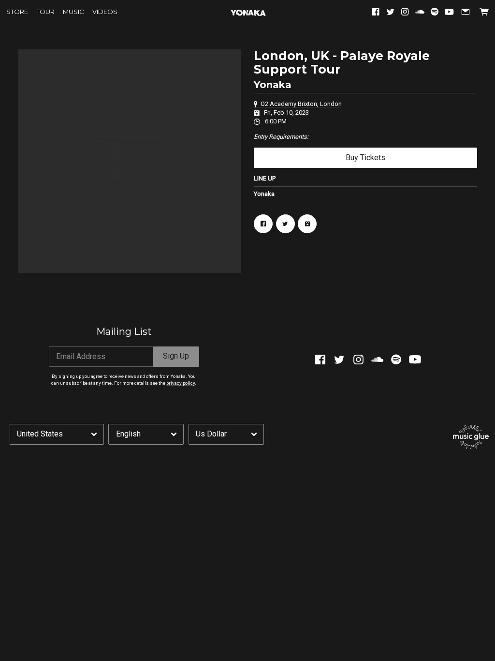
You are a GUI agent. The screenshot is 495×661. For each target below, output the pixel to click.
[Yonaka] (247, 12)
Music (73, 11)
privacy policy (180, 383)
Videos (104, 11)
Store (17, 11)
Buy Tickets (365, 157)
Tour (45, 11)
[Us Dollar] (226, 434)
